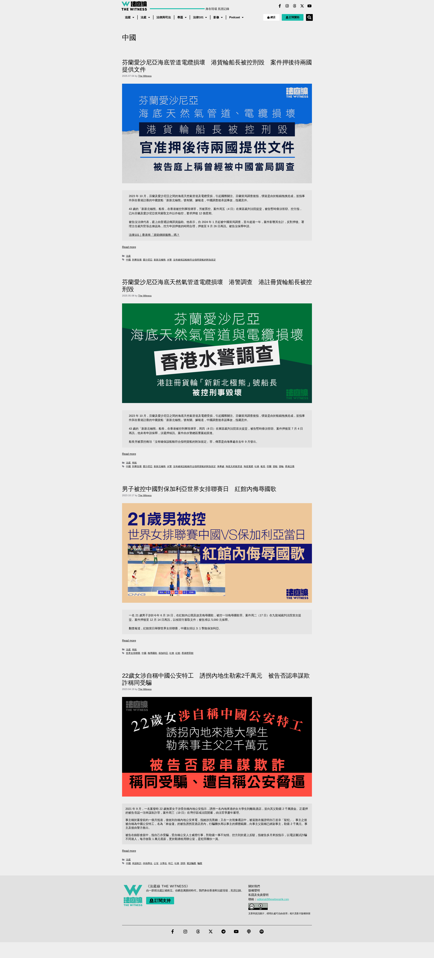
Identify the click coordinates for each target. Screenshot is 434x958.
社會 (256, 466)
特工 (170, 863)
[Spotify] (261, 931)
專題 (180, 17)
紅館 (177, 653)
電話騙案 (191, 863)
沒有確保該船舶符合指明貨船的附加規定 (194, 259)
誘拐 (183, 863)
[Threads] (294, 6)
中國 (128, 259)
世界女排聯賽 (133, 653)
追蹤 (128, 17)
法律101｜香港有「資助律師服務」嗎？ (154, 234)
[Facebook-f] (279, 6)
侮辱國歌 (152, 653)
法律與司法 (163, 17)
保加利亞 (163, 653)
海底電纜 (248, 466)
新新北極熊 (160, 259)
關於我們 (254, 886)
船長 (263, 466)
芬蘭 (269, 466)
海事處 (220, 466)
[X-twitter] (302, 6)
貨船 (275, 466)
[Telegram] (223, 931)
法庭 (143, 17)
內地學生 (147, 863)
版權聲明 (254, 890)
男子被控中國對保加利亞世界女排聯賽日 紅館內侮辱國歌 (199, 489)
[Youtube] (309, 6)
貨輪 (281, 466)
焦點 (134, 462)
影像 (216, 17)
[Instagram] (287, 6)
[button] (309, 17)
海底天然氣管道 (234, 466)
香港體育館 (187, 653)
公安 (156, 863)
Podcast (234, 17)
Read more (129, 247)
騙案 (200, 863)
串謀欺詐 (137, 863)
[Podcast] (249, 931)
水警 (169, 259)
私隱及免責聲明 (258, 895)
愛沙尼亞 (147, 259)
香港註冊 (289, 466)
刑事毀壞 (137, 259)
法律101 (198, 17)
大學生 (163, 863)
